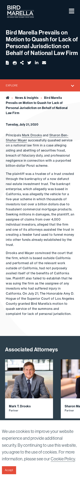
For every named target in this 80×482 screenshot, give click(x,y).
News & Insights (27, 98)
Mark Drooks (32, 135)
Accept (9, 470)
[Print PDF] (15, 63)
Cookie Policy (63, 458)
